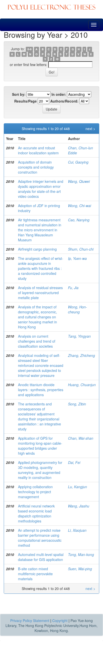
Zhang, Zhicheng (81, 355)
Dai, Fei (74, 462)
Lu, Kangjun (77, 486)
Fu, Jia (73, 287)
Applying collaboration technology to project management (35, 491)
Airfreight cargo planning (37, 249)
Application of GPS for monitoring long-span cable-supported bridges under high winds (40, 446)
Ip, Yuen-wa (77, 258)
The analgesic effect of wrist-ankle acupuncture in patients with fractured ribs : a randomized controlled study (40, 268)
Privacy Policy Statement (29, 620)
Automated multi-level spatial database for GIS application (41, 557)
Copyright (60, 620)
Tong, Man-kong (81, 554)
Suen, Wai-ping (80, 568)
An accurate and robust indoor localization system (38, 150)
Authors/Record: (64, 101)
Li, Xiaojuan (77, 530)
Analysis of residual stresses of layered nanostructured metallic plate (40, 292)
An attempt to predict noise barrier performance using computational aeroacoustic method (40, 538)
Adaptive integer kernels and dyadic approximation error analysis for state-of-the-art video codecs (40, 189)
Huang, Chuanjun (82, 384)
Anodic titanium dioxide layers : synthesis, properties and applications (40, 389)
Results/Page (25, 101)
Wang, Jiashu (78, 505)
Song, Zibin (77, 403)
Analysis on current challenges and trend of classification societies (36, 341)
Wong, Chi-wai (79, 205)
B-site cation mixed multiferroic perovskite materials (35, 573)
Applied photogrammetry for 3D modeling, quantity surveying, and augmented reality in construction (40, 470)
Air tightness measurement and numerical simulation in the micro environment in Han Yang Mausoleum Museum (39, 229)
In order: (59, 94)
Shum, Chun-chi (81, 249)
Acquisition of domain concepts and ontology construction (36, 167)
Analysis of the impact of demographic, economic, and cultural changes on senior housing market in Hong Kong (37, 316)
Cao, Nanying (79, 219)
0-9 (30, 49)
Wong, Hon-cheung (77, 309)
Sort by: (19, 94)
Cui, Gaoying (78, 162)
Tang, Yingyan (79, 336)
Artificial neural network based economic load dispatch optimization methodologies (36, 513)
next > (90, 128)
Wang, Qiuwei (79, 181)
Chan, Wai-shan (80, 438)
